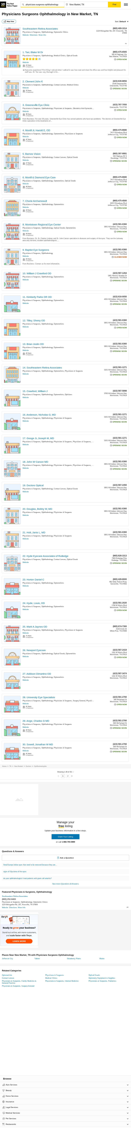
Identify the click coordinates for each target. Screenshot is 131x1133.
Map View (10, 21)
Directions (33, 35)
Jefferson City (7, 959)
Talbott (37, 959)
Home (4, 766)
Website (26, 35)
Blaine (102, 959)
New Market (18, 766)
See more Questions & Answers (65, 884)
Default (122, 21)
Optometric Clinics (61, 32)
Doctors (28, 766)
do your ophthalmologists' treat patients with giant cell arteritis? (27, 878)
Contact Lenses (60, 85)
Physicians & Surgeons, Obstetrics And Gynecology (74, 108)
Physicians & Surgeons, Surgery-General (69, 701)
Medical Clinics (60, 56)
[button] (126, 4)
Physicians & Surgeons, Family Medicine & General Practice (19, 982)
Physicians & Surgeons (74, 134)
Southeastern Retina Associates (40, 28)
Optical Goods (72, 56)
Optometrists (59, 134)
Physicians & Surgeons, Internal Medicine (61, 981)
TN (10, 766)
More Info (42, 35)
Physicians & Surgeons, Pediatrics (102, 981)
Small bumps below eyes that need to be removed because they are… (30, 865)
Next (71, 776)
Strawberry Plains (74, 959)
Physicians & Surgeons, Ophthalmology (38, 32)
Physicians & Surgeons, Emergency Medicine (90, 465)
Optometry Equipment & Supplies (102, 978)
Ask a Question (67, 858)
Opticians (68, 395)
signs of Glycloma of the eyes (14, 872)
